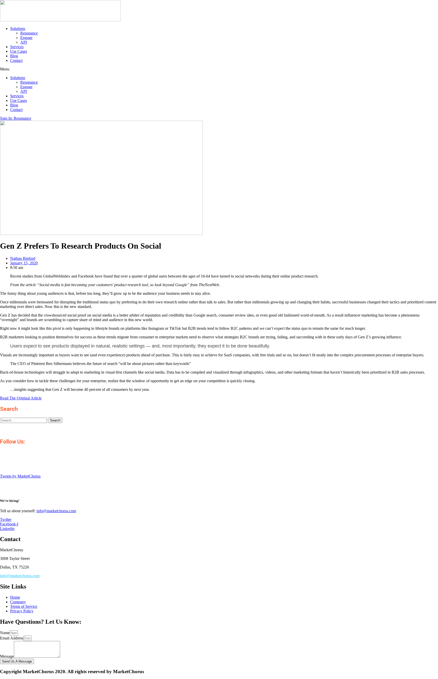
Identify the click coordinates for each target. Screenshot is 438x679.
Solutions (17, 28)
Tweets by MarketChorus (20, 476)
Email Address (11, 638)
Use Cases (18, 51)
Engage (26, 37)
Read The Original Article (21, 398)
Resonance (29, 33)
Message (7, 656)
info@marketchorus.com (56, 511)
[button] (219, 69)
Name (5, 633)
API (23, 42)
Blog (14, 56)
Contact (16, 60)
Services (17, 47)
